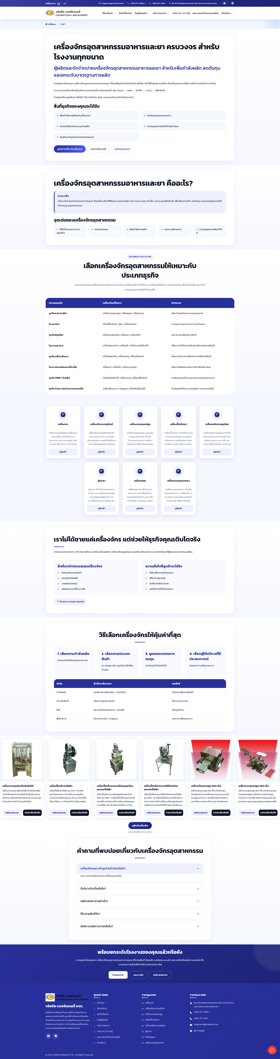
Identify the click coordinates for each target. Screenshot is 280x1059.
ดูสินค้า (63, 451)
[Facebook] (224, 3)
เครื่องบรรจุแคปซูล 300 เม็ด (253, 786)
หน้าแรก (52, 24)
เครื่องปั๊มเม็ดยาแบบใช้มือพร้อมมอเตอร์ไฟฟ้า (161, 787)
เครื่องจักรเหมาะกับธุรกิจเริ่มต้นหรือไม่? (103, 868)
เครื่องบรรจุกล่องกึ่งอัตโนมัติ (18, 786)
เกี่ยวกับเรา (107, 13)
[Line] (232, 3)
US (64, 3)
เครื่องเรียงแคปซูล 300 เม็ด (206, 786)
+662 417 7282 (201, 1018)
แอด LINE (138, 975)
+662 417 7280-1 (202, 1012)
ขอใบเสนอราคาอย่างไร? (94, 901)
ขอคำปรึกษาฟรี (98, 149)
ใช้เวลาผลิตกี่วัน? (90, 914)
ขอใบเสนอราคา (122, 149)
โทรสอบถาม (118, 975)
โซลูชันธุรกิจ (141, 13)
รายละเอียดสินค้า (32, 812)
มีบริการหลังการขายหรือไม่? (96, 926)
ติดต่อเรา (226, 13)
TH (58, 3)
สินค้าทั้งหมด (125, 13)
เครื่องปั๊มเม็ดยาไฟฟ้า (61, 786)
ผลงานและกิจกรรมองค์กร (206, 13)
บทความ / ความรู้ (181, 13)
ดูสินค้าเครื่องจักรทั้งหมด (69, 149)
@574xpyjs (199, 1030)
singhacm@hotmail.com (206, 1024)
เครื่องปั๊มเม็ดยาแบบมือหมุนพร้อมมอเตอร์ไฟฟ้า (115, 787)
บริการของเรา (160, 13)
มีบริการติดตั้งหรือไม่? (93, 888)
